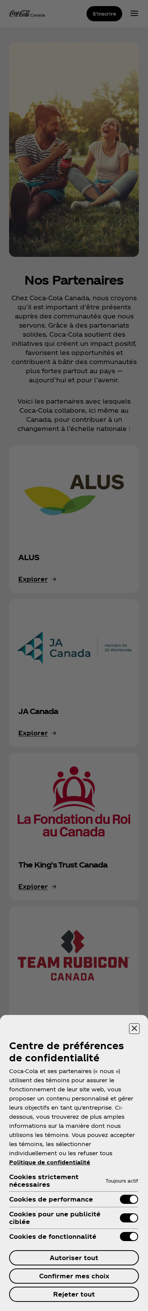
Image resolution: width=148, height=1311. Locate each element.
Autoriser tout (74, 1257)
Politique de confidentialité (49, 1162)
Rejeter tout (74, 1294)
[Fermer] (134, 1028)
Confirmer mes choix (74, 1275)
